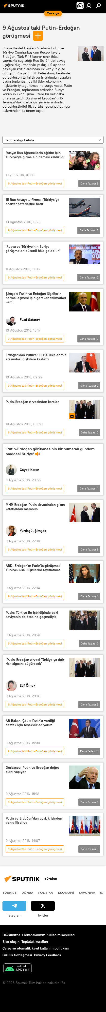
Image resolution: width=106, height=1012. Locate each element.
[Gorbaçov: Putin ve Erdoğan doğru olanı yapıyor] (84, 777)
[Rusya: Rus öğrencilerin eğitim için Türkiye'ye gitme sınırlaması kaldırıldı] (84, 160)
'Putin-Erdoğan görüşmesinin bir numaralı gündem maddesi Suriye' (50, 451)
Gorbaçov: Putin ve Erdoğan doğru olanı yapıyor (32, 770)
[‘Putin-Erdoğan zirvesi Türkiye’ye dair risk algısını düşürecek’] (84, 667)
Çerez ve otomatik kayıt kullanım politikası (35, 948)
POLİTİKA (45, 892)
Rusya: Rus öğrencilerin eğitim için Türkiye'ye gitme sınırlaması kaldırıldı (35, 155)
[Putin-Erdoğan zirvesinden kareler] (84, 409)
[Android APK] (17, 969)
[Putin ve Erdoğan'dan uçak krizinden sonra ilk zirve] (84, 826)
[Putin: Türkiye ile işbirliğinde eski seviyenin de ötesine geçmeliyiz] (84, 620)
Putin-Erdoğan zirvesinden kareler (32, 402)
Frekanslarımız (33, 935)
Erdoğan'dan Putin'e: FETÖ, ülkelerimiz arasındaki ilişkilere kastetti (36, 357)
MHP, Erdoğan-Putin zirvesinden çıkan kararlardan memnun (35, 507)
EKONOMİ (66, 892)
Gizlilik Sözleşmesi (17, 955)
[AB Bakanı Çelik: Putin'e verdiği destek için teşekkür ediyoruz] (84, 728)
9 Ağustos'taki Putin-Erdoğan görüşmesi (35, 183)
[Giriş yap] (89, 5)
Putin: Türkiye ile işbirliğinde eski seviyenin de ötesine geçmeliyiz (32, 615)
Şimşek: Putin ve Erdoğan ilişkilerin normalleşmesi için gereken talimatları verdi (36, 298)
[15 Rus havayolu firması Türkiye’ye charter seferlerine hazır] (84, 207)
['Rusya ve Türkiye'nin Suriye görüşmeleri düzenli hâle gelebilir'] (84, 254)
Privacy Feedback (47, 955)
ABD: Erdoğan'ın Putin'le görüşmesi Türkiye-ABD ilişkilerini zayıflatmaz (33, 568)
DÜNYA (27, 892)
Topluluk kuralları (34, 941)
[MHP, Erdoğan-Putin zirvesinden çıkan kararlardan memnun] (84, 512)
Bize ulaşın (10, 941)
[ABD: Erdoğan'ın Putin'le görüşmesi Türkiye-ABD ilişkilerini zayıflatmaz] (84, 573)
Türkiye (9, 892)
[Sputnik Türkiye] (14, 7)
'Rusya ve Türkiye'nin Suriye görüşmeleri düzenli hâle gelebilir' (33, 249)
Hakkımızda (11, 935)
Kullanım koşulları (61, 935)
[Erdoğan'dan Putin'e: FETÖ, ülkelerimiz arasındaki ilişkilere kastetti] (84, 363)
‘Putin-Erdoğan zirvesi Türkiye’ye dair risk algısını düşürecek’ (35, 662)
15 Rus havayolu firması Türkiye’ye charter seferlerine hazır (32, 202)
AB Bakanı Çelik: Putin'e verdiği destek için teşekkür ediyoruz (30, 723)
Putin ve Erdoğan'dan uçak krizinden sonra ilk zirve (34, 820)
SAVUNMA (87, 892)
